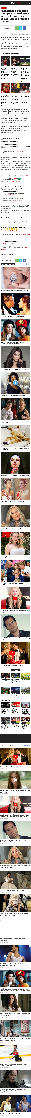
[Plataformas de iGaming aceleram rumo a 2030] (5, 675)
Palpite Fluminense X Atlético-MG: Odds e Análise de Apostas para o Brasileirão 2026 (5, 726)
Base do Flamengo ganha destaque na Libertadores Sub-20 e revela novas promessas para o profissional (25, 712)
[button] (28, 3)
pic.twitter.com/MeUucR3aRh (9, 243)
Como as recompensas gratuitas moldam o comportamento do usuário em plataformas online (5, 697)
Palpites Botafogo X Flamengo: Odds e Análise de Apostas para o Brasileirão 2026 (25, 726)
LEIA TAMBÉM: (15, 670)
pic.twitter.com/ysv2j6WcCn (20, 175)
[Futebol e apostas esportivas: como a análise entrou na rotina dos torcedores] (25, 676)
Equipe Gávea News (8, 23)
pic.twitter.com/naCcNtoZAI (16, 147)
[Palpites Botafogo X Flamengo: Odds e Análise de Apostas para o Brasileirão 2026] (25, 720)
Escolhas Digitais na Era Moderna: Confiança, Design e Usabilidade (15, 696)
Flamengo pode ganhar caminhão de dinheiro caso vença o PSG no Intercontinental (5, 100)
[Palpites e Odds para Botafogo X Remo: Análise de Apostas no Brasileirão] (5, 705)
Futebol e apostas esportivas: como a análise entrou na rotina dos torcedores (25, 683)
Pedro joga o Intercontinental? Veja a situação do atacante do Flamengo (25, 98)
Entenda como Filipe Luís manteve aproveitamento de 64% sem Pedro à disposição (5, 73)
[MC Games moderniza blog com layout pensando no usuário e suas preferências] (15, 704)
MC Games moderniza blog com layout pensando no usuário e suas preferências (15, 711)
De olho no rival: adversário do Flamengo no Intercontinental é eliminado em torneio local (25, 74)
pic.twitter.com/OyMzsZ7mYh (9, 230)
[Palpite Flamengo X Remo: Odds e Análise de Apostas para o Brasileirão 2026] (15, 720)
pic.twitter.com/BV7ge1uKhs (9, 194)
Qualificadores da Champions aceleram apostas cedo (15, 680)
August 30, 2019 (22, 152)
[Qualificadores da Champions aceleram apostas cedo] (15, 675)
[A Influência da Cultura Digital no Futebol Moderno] (25, 690)
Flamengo (3, 8)
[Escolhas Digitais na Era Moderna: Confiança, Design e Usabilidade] (15, 690)
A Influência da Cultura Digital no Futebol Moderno (25, 696)
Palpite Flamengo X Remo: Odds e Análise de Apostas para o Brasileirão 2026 (15, 725)
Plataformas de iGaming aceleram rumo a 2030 (5, 679)
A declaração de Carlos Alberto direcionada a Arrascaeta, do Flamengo (15, 99)
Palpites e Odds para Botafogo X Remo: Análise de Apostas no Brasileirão (5, 711)
